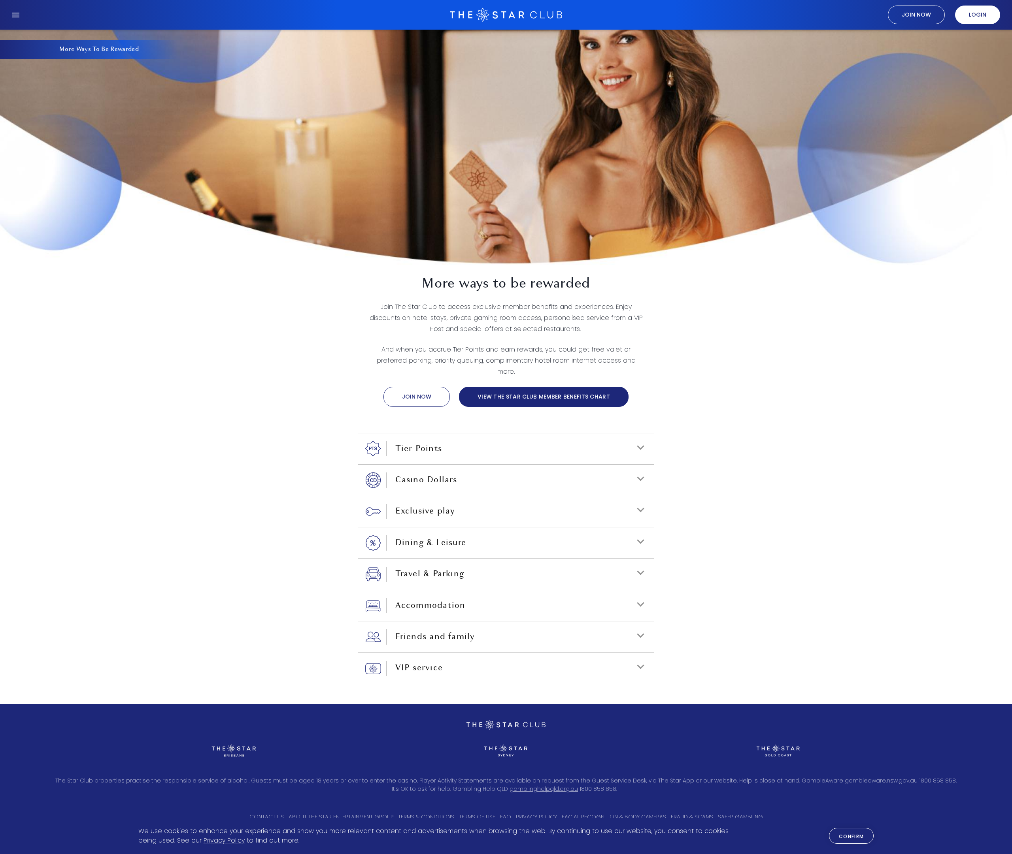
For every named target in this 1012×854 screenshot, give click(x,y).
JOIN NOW (416, 397)
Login (977, 15)
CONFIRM (851, 836)
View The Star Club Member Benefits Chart (544, 397)
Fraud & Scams (692, 817)
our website (720, 780)
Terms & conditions (426, 817)
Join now (916, 15)
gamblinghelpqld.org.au (544, 789)
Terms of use (477, 817)
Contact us (266, 817)
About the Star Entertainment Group (341, 817)
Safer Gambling (740, 817)
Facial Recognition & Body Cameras (614, 817)
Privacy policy (536, 817)
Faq (505, 817)
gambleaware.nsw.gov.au (881, 780)
